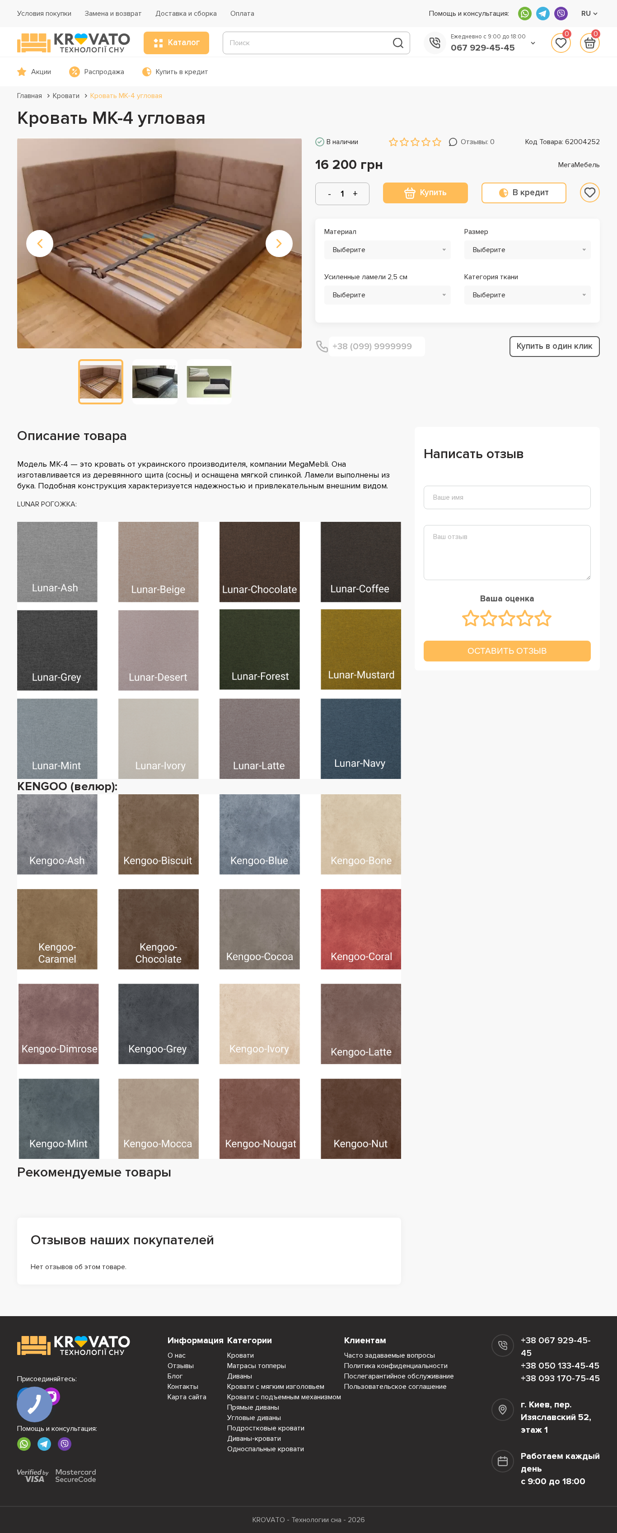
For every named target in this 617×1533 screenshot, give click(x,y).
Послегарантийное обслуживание (399, 1376)
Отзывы (181, 1365)
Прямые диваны (253, 1407)
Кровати (66, 95)
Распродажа (104, 71)
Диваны (239, 1376)
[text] (471, 618)
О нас (177, 1355)
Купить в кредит (182, 71)
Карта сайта (187, 1397)
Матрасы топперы (256, 1365)
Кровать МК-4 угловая (126, 95)
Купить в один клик (555, 346)
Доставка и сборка (186, 13)
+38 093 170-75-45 (560, 1378)
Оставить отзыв (507, 651)
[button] (39, 243)
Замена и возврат (113, 13)
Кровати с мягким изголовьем (275, 1386)
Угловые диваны (254, 1417)
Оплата (242, 13)
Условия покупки (44, 13)
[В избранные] (590, 192)
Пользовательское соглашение (395, 1386)
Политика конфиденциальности (396, 1365)
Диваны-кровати (254, 1438)
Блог (175, 1376)
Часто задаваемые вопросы (389, 1355)
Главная (29, 95)
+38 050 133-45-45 (560, 1365)
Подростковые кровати (265, 1428)
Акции (41, 71)
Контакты (183, 1386)
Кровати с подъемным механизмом (284, 1397)
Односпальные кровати (265, 1448)
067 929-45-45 (483, 47)
